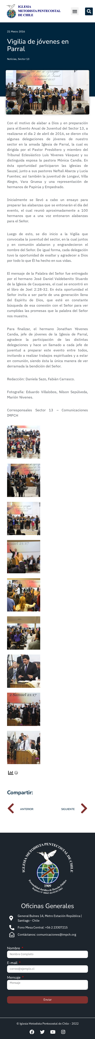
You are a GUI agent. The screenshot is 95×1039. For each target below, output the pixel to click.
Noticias (12, 59)
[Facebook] (32, 1032)
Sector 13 (23, 59)
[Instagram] (63, 1032)
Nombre (14, 948)
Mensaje (14, 978)
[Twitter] (42, 1032)
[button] (75, 11)
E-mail (12, 963)
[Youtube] (52, 1032)
